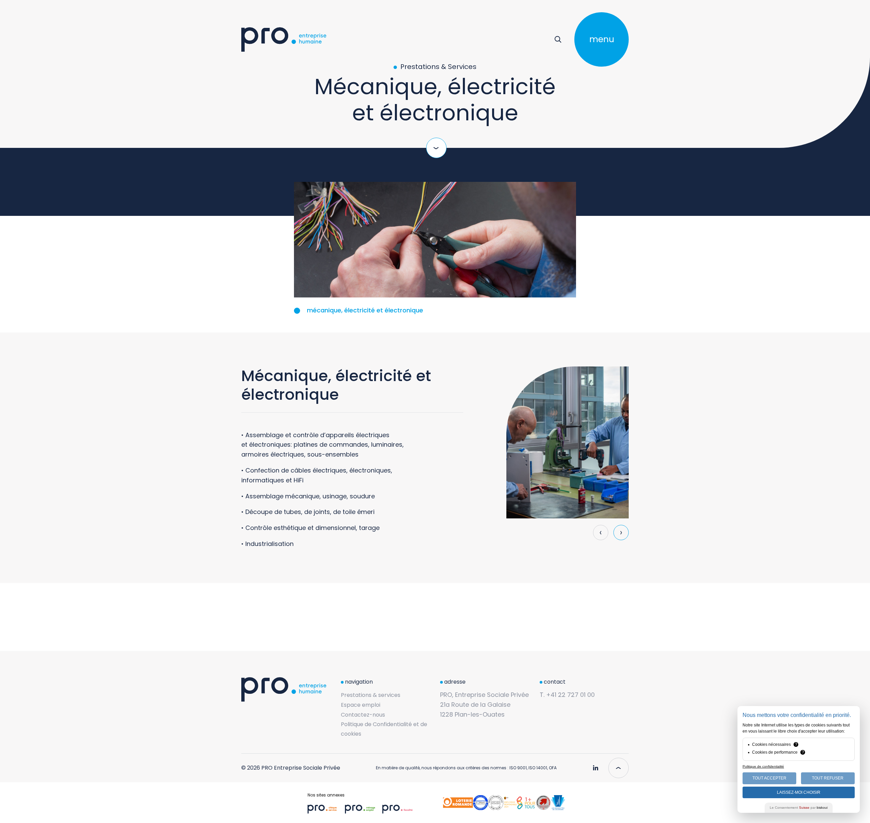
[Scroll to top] (618, 768)
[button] (621, 532)
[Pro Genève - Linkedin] (595, 765)
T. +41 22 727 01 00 (567, 694)
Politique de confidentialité (763, 766)
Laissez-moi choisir (798, 792)
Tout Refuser (827, 778)
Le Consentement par (799, 807)
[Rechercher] (557, 39)
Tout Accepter (769, 778)
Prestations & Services (437, 67)
